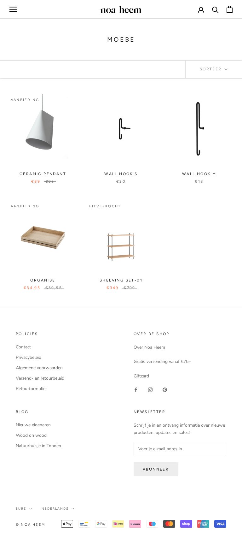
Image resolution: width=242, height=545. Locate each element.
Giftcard (141, 376)
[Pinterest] (165, 389)
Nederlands (55, 508)
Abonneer (156, 469)
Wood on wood (31, 435)
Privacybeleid (28, 357)
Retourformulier (31, 389)
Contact (23, 347)
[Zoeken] (215, 9)
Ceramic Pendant (43, 174)
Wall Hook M (199, 174)
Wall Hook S (120, 174)
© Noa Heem (30, 525)
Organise (42, 280)
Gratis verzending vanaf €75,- (162, 361)
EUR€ (21, 508)
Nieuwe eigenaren (33, 425)
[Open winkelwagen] (230, 9)
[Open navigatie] (13, 9)
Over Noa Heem (149, 347)
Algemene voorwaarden (39, 368)
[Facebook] (136, 389)
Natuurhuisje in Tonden (38, 446)
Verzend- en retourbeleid (40, 378)
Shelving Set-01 (121, 280)
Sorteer (211, 69)
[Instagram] (150, 389)
